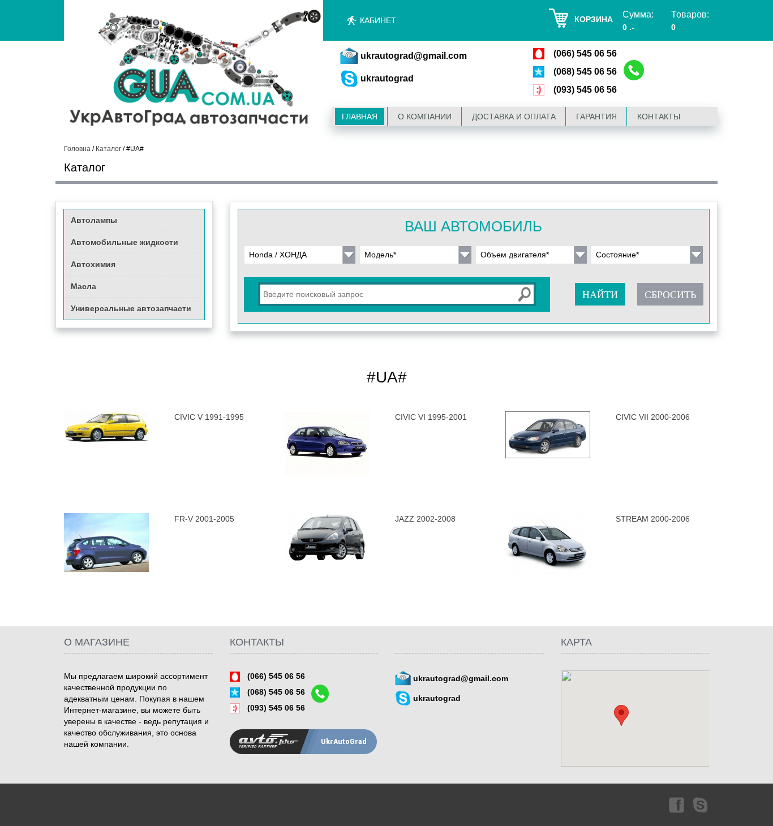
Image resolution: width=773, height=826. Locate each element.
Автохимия (93, 264)
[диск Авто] (193, 70)
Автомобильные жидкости (124, 242)
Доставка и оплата (514, 116)
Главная (359, 116)
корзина (593, 19)
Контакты (658, 116)
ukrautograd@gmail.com (413, 56)
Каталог (108, 149)
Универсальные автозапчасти (131, 308)
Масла (83, 286)
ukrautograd (387, 78)
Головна (77, 149)
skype (701, 804)
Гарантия (596, 116)
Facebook (675, 804)
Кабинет (378, 20)
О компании (425, 116)
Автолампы (94, 220)
